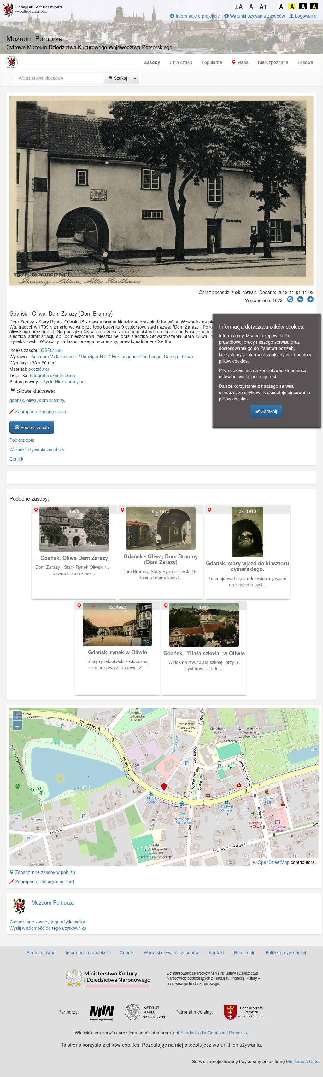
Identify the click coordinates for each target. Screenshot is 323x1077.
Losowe (305, 62)
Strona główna (41, 952)
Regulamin (244, 952)
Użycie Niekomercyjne (62, 381)
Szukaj (120, 78)
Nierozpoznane (273, 62)
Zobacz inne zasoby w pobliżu (44, 872)
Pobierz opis (21, 440)
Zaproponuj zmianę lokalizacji (44, 881)
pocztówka (39, 369)
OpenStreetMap (274, 862)
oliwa (31, 400)
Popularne (212, 62)
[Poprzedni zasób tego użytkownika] (300, 299)
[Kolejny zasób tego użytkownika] (310, 299)
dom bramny (51, 400)
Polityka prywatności (286, 952)
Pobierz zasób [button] (34, 427)
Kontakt (216, 952)
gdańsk (16, 400)
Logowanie (305, 16)
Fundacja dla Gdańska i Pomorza (213, 1032)
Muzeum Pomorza (53, 902)
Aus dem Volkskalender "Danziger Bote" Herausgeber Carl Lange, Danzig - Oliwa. (112, 356)
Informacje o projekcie (197, 16)
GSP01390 (52, 350)
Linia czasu (181, 62)
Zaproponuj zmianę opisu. (40, 411)
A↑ (263, 6)
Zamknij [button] (268, 411)
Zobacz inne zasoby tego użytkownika (47, 921)
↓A (239, 6)
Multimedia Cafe (302, 1061)
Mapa (242, 62)
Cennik (16, 459)
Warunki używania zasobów (257, 16)
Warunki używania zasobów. (37, 449)
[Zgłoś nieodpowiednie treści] (290, 299)
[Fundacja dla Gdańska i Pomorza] (11, 62)
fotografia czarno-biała (52, 375)
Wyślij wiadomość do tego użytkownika (47, 928)
